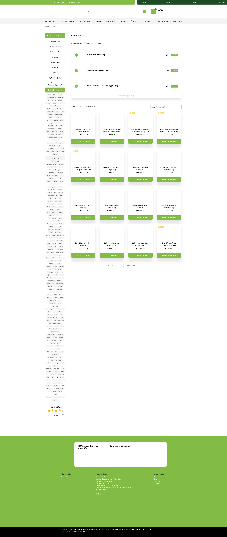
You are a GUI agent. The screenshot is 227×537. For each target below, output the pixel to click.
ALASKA (60, 94)
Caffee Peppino (50, 148)
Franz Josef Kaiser (52, 195)
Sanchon (54, 337)
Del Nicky (54, 175)
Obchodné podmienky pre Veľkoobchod (109, 479)
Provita (54, 320)
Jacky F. (48, 235)
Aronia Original (50, 111)
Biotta (48, 131)
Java (48, 238)
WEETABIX (56, 385)
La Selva (50, 246)
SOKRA (61, 351)
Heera (59, 215)
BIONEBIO (50, 126)
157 (134, 266)
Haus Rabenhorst (51, 212)
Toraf (62, 371)
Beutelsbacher (57, 117)
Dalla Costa (60, 172)
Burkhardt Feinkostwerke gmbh (55, 143)
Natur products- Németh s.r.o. (55, 280)
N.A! (62, 272)
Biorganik (59, 128)
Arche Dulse (60, 109)
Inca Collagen (58, 229)
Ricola (61, 326)
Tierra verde (56, 368)
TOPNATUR (56, 371)
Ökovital (49, 297)
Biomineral (58, 123)
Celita (52, 151)
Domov (144, 2)
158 (139, 266)
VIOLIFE (48, 380)
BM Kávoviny (59, 134)
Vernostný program (68, 477)
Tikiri (63, 368)
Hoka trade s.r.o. (53, 218)
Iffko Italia (50, 229)
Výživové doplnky (146, 21)
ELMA (61, 181)
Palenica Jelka (52, 300)
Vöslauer (60, 383)
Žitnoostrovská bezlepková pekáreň (170, 21)
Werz (62, 385)
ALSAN (54, 100)
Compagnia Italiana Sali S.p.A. (55, 167)
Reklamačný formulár (103, 483)
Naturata (50, 286)
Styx (63, 363)
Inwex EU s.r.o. (52, 232)
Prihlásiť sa (194, 2)
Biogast (51, 123)
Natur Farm (60, 278)
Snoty (56, 351)
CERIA (62, 151)
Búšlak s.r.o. (52, 145)
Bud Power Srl (55, 140)
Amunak (48, 103)
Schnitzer (61, 340)
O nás (156, 477)
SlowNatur (49, 351)
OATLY (55, 295)
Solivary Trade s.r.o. (52, 357)
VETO (53, 377)
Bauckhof (50, 114)
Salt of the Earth (51, 334)
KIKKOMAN (59, 241)
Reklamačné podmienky (104, 481)
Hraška (61, 224)
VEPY (48, 377)
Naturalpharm (59, 283)
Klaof (48, 243)
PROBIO (48, 320)
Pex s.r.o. (55, 312)
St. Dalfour (58, 360)
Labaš (55, 246)
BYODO (59, 145)
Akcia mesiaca (50, 21)
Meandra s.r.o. (52, 260)
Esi (59, 184)
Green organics (51, 204)
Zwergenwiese (55, 400)
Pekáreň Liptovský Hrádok (52, 309)
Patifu (59, 303)
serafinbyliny (53, 349)
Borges (60, 137)
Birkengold (51, 134)
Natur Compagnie (51, 278)
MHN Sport (52, 263)
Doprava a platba (101, 490)
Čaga (57, 148)
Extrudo (60, 187)
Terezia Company (58, 366)
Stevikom (48, 363)
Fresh (60, 195)
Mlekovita (61, 266)
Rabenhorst (61, 320)
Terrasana (48, 368)
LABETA (61, 246)
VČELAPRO (61, 374)
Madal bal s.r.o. (60, 252)
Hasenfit (58, 209)
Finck (55, 192)
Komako (54, 243)
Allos (49, 100)
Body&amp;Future (52, 137)
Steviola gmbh (56, 363)
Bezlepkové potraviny (67, 21)
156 (128, 266)
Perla (49, 312)
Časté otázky (100, 492)
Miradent (49, 266)
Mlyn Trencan (52, 269)
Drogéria (98, 21)
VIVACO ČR (61, 380)
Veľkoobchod (221, 2)
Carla (47, 151)
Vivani (49, 383)
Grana (60, 201)
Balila (62, 111)
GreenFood (60, 204)
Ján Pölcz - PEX (60, 235)
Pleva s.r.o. (55, 314)
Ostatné (123, 21)
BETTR (50, 117)
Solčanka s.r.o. (55, 354)
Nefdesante (59, 289)
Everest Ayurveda (52, 187)
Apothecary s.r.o (51, 109)
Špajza (133, 21)
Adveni (54, 94)
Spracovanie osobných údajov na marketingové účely (113, 488)
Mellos (59, 260)
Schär (48, 340)
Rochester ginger (55, 331)
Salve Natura (60, 334)
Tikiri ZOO (49, 371)
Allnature (60, 97)
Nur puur (58, 292)
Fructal (50, 198)
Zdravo (60, 391)
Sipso (59, 349)
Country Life (58, 170)
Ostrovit (61, 297)
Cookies (98, 494)
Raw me (56, 326)
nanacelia (55, 275)
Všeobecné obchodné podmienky (107, 477)
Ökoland (61, 295)
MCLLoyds (54, 258)
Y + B (50, 391)
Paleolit (59, 300)
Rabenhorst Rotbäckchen (55, 323)
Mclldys (48, 258)
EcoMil (48, 181)
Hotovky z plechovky (52, 224)
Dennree (61, 175)
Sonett (61, 357)
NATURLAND (51, 289)
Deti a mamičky (85, 21)
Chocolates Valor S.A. (52, 164)
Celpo (57, 151)
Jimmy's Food (54, 238)
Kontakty (157, 483)
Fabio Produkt (51, 189)
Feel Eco (50, 192)
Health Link (60, 212)
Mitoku (55, 266)
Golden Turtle (58, 198)
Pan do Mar (53, 303)
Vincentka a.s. (59, 377)
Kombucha (60, 243)
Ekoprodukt (55, 181)
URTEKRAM (53, 374)
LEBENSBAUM (59, 249)
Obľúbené (169, 2)
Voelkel (54, 383)
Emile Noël (53, 184)
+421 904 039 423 (58, 2)
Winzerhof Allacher (59, 388)
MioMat (59, 263)
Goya (55, 201)
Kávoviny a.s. (51, 241)
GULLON (49, 207)
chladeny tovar (55, 161)
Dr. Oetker (58, 178)
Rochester (58, 329)
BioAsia (56, 120)
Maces (52, 252)
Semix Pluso (49, 346)
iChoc (60, 226)
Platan (60, 312)
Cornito (51, 170)
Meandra (61, 258)
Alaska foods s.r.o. (51, 97)
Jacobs (53, 235)
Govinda (50, 201)
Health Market (52, 215)
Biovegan (54, 131)
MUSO (57, 272)
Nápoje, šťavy (110, 21)
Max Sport (51, 255)
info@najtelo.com (74, 2)
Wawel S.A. (49, 385)
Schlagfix (54, 340)
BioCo (61, 120)
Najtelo (49, 275)
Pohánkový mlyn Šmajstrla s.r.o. (55, 317)
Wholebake (49, 388)
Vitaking (54, 380)
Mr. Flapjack (50, 272)
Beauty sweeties (58, 114)
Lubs (48, 252)
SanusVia (61, 337)
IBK (55, 226)
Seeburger (52, 343)
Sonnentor (51, 360)
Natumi (61, 275)
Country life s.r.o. (51, 172)
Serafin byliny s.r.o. (59, 346)
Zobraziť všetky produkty (126, 96)
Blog (155, 479)
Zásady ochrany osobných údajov (107, 485)
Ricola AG (51, 329)
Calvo (62, 148)
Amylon (62, 103)
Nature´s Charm (58, 286)
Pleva (49, 314)
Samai (48, 337)
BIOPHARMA (59, 126)
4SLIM (49, 94)
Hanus (52, 209)
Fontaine (60, 192)
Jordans (61, 238)
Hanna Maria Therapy (58, 207)
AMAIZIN (60, 100)
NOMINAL (51, 292)
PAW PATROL (55, 306)
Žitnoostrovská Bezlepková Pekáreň (55, 397)
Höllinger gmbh (55, 221)
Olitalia (55, 297)
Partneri (157, 481)
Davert (48, 175)
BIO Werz (49, 120)
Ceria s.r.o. (55, 154)
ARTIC (57, 111)
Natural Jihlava (50, 283)
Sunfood (50, 366)
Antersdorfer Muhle (55, 106)
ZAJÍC (54, 391)
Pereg (62, 309)
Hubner (51, 226)
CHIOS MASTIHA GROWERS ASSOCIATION (55, 157)
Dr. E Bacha (51, 178)
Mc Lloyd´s (58, 255)
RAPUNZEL (49, 326)
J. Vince (59, 232)
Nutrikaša (49, 295)
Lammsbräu (50, 249)
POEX (61, 314)
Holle (60, 218)
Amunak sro (55, 103)
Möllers (59, 269)
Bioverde (61, 131)
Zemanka (55, 394)
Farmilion (59, 189)
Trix (48, 374)
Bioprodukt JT (51, 128)
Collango (61, 164)
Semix (58, 343)
